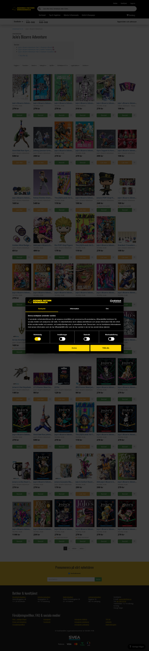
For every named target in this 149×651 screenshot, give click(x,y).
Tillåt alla (105, 348)
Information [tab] (74, 309)
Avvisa (74, 348)
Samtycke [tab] (42, 309)
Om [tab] (107, 309)
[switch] (62, 339)
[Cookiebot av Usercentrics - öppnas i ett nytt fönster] (111, 301)
